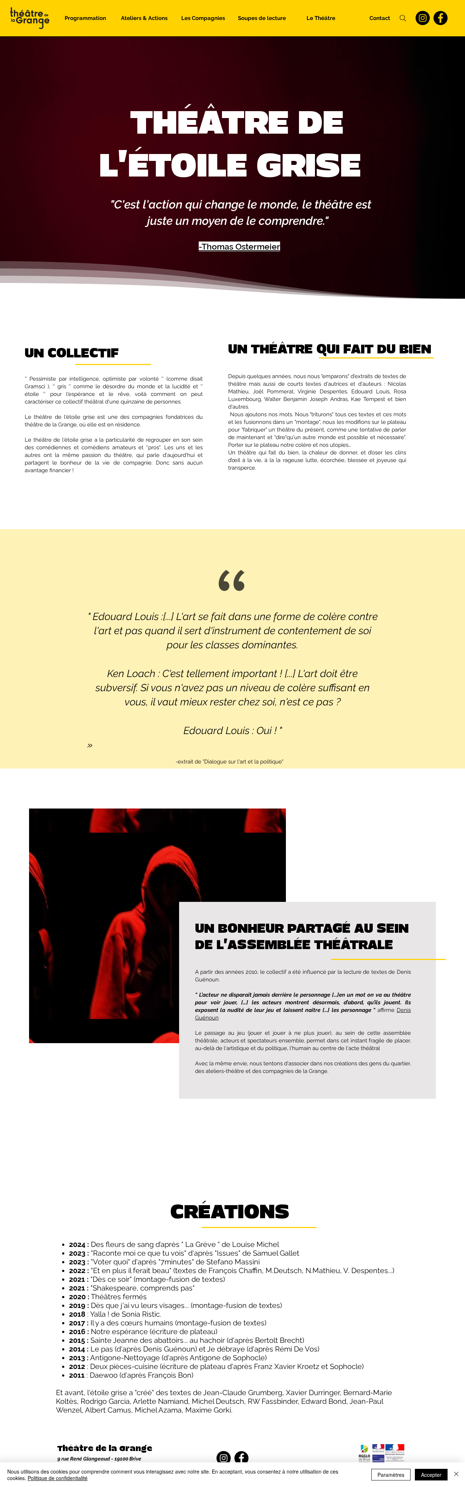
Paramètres (390, 1474)
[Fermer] (456, 1474)
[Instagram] (423, 18)
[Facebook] (440, 18)
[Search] (403, 18)
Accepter (431, 1474)
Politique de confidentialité (58, 1478)
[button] (144, 18)
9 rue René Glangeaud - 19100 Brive (99, 1459)
